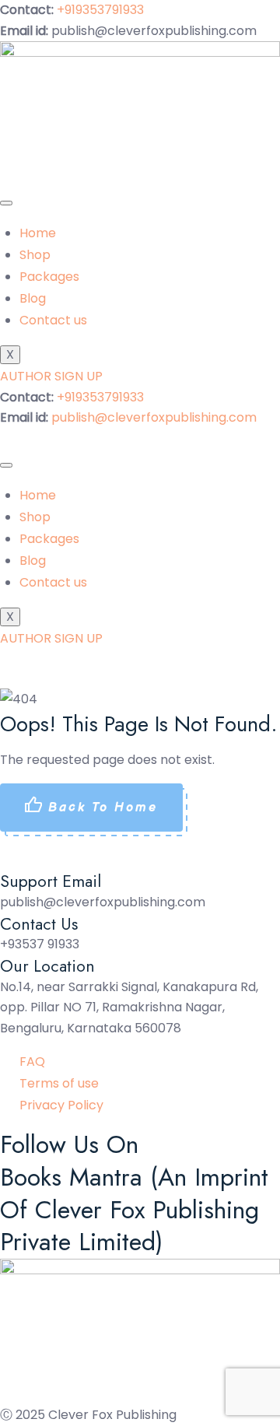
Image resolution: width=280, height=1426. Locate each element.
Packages (49, 277)
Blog (32, 298)
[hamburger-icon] (6, 203)
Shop (35, 255)
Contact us (53, 320)
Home (37, 233)
